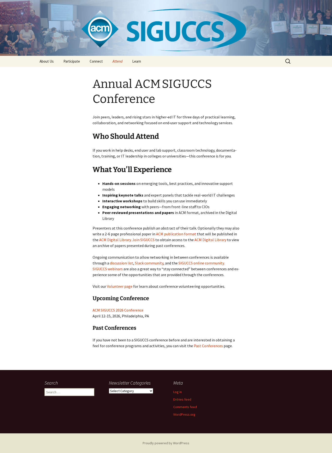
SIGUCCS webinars (108, 268)
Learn (136, 61)
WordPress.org (184, 414)
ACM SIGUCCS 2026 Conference (118, 310)
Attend (117, 61)
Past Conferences (208, 345)
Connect (96, 61)
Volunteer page (119, 286)
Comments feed (185, 407)
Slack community (149, 263)
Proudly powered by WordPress (166, 443)
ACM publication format (176, 233)
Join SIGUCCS (143, 239)
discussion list (121, 263)
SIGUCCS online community (201, 263)
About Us (47, 61)
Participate (71, 61)
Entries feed (182, 399)
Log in (177, 392)
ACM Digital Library (115, 239)
